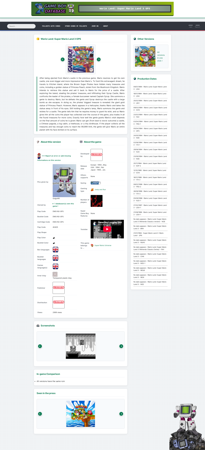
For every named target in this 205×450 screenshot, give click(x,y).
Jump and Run (100, 189)
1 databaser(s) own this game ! (63, 205)
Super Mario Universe (102, 245)
